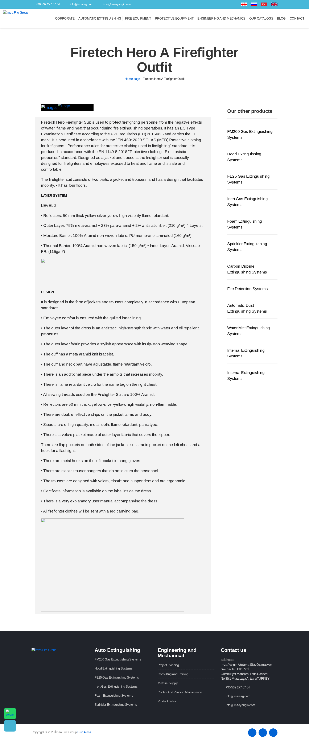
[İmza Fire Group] (15, 12)
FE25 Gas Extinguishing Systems (117, 677)
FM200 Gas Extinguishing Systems (118, 659)
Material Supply (168, 683)
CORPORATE (64, 18)
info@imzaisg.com (81, 4)
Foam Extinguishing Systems (114, 695)
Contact (297, 18)
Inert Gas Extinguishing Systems (116, 686)
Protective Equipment (174, 18)
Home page (132, 79)
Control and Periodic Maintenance (180, 692)
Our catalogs (261, 18)
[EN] (274, 4)
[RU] (254, 4)
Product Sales (167, 701)
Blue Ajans (84, 732)
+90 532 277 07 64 (48, 4)
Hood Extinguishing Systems (113, 668)
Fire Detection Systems (247, 289)
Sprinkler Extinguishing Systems (116, 704)
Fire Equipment (138, 18)
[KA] (244, 4)
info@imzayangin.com (117, 4)
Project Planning (168, 665)
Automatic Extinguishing (99, 18)
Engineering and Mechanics (221, 18)
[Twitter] (229, 4)
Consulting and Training (173, 674)
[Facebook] (222, 4)
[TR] (264, 4)
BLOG (281, 18)
